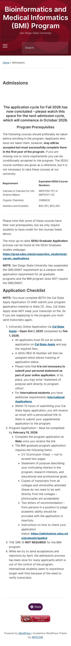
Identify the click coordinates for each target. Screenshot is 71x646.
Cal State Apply (45, 344)
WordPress (25, 633)
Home (6, 62)
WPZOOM (37, 637)
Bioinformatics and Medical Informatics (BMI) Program (35, 17)
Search (63, 48)
